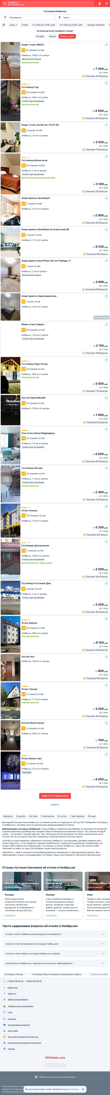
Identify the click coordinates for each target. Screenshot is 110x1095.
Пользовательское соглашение (15, 1086)
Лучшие (92, 816)
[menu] (106, 3)
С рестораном (77, 816)
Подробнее (9, 915)
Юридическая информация (13, 1089)
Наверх (55, 804)
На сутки (61, 816)
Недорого (8, 816)
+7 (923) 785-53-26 (15, 981)
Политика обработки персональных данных (20, 1092)
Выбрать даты (67, 36)
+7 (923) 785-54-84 (33, 981)
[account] (99, 3)
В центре (20, 816)
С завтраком (47, 816)
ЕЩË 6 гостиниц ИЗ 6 (55, 795)
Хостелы (33, 816)
